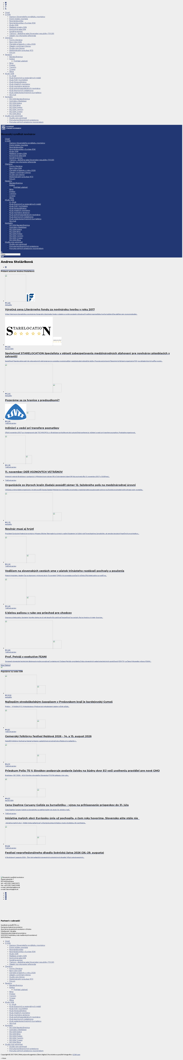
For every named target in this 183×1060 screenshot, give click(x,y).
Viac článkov (5, 665)
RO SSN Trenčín (16, 109)
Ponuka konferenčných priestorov (24, 120)
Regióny (8, 55)
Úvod (7, 12)
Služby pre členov (17, 48)
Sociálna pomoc (16, 31)
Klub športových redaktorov (21, 91)
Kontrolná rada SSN (17, 29)
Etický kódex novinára (18, 19)
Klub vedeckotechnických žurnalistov (25, 93)
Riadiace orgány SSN (18, 27)
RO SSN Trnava (15, 112)
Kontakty (9, 97)
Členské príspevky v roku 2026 (22, 44)
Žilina (11, 72)
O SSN (7, 15)
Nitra (11, 63)
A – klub (12, 76)
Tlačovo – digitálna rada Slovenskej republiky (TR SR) (31, 34)
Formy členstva (15, 40)
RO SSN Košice (15, 103)
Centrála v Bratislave (17, 101)
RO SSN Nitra (14, 105)
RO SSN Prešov (15, 107)
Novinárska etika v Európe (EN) (22, 23)
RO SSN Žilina (15, 114)
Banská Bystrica (16, 57)
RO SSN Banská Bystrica (19, 99)
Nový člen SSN (15, 42)
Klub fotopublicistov (18, 82)
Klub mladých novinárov (19, 84)
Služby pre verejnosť (14, 116)
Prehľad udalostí (21, 61)
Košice (12, 59)
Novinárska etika (16, 21)
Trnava (12, 69)
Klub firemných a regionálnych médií (25, 78)
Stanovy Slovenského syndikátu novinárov (27, 17)
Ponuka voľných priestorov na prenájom (26, 122)
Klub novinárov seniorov (19, 86)
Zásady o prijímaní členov (20, 46)
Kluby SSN (13, 25)
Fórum (12, 53)
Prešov (12, 65)
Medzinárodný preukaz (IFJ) (21, 50)
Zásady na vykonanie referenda (22, 36)
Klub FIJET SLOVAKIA (18, 80)
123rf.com (76, 1054)
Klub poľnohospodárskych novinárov (24, 88)
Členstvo (8, 38)
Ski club (12, 95)
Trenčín (12, 67)
